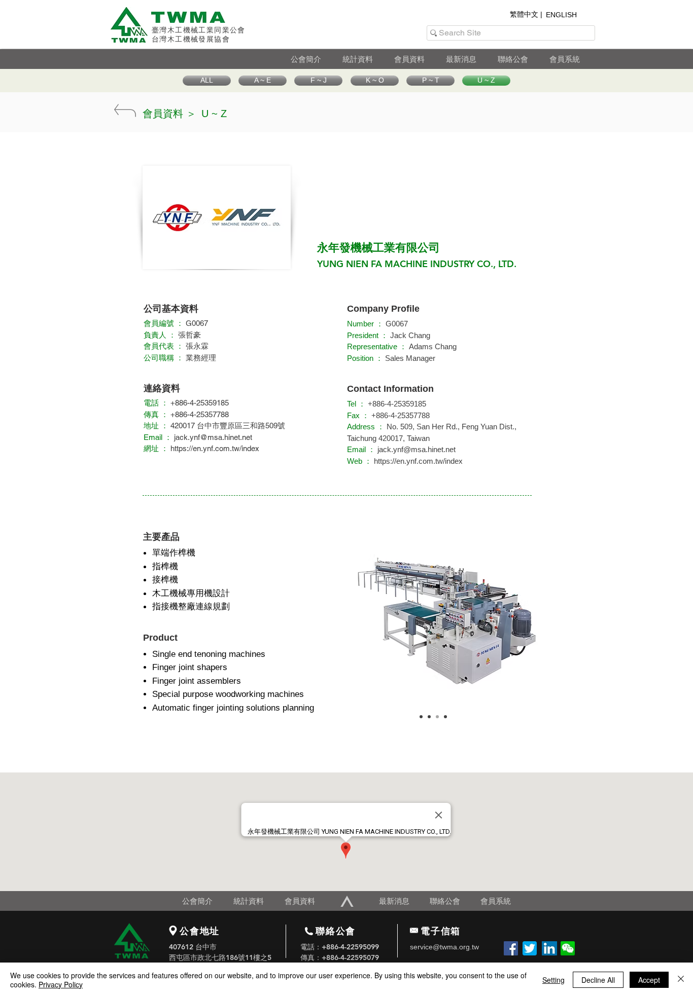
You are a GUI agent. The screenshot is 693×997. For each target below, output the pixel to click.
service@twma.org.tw (444, 947)
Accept (649, 980)
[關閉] (681, 980)
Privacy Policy (61, 984)
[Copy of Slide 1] (429, 716)
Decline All (598, 980)
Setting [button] (553, 980)
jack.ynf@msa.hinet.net (213, 437)
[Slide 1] (421, 716)
